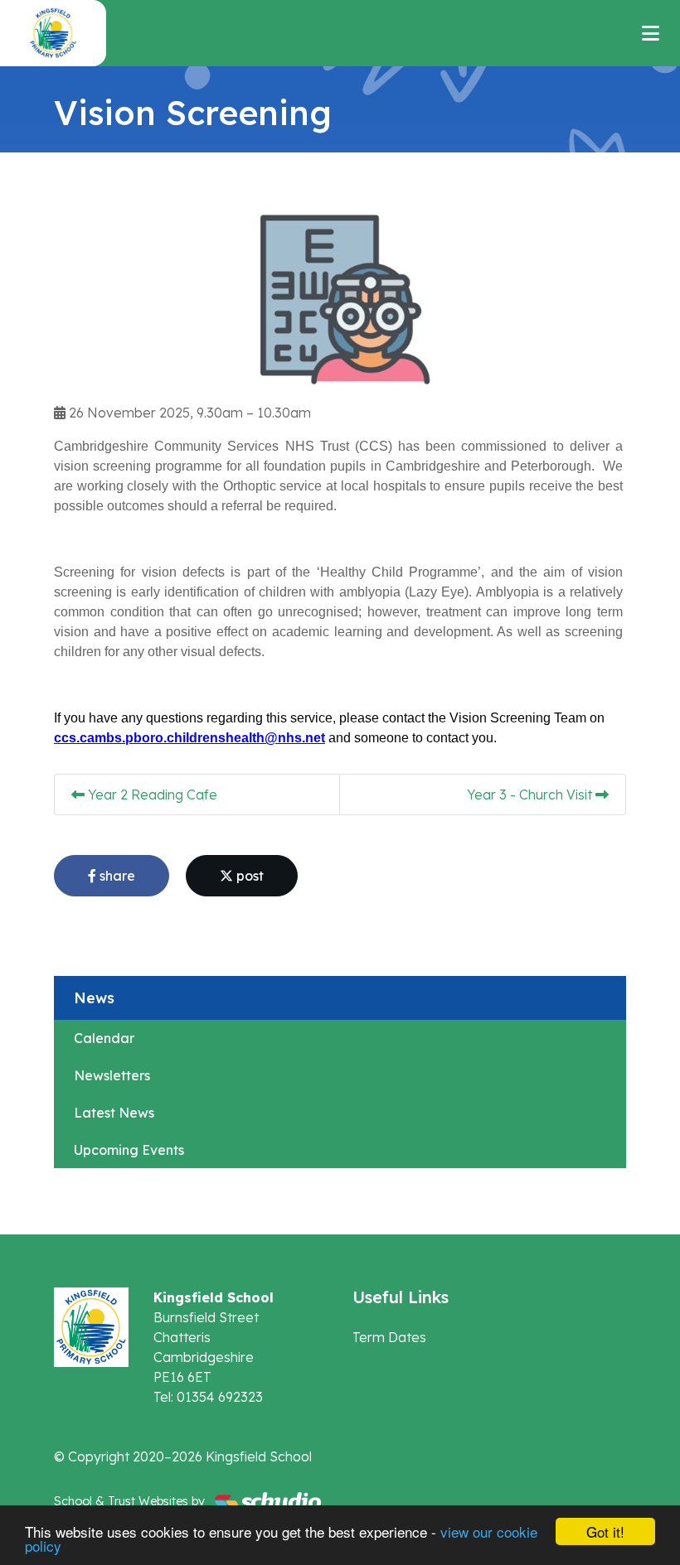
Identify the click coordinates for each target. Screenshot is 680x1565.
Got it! (605, 1531)
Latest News (114, 1112)
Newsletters (112, 1075)
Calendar (104, 1038)
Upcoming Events (129, 1150)
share (115, 875)
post (248, 875)
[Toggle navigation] (650, 33)
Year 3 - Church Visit (531, 794)
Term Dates (389, 1337)
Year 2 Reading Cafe (151, 794)
